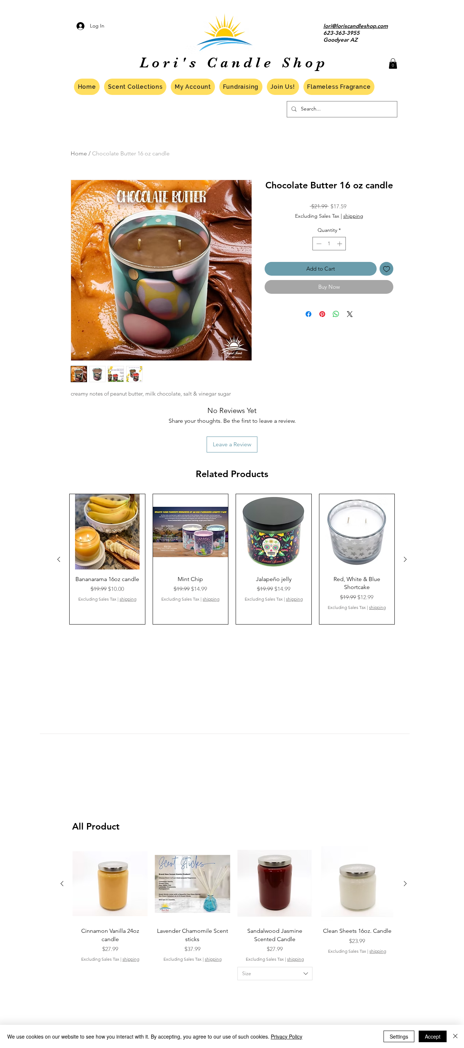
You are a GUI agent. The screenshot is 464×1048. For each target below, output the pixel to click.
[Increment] (340, 243)
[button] (393, 63)
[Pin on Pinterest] (322, 314)
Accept (432, 1036)
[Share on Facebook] (308, 314)
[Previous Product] (58, 559)
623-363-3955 (341, 32)
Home (79, 153)
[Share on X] (349, 314)
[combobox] (274, 974)
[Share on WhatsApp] (336, 314)
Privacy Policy (286, 1036)
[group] (232, 559)
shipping (353, 216)
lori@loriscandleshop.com (355, 25)
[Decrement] (318, 243)
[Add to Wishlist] (387, 269)
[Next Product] (405, 559)
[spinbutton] (329, 243)
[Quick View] (107, 531)
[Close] (455, 1036)
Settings (399, 1036)
